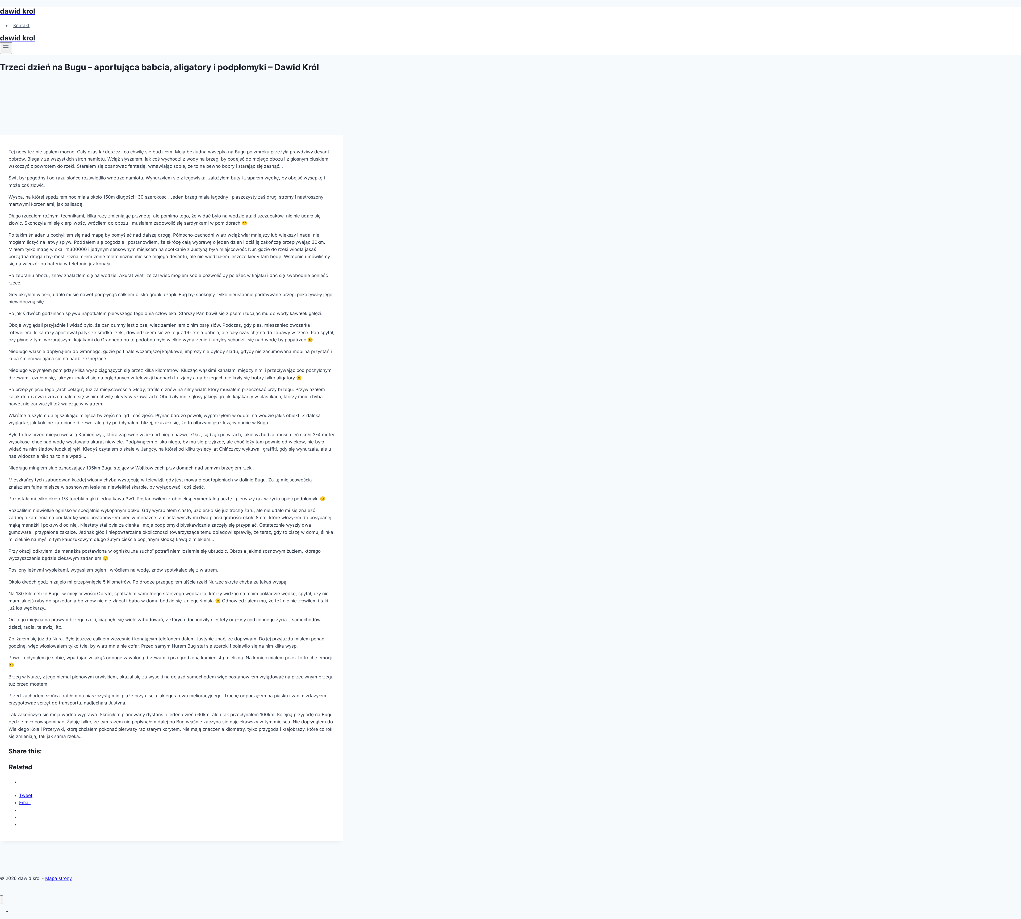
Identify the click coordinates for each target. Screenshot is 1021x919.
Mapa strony (58, 878)
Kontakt (21, 25)
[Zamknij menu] (1, 899)
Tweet (25, 795)
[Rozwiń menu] (6, 48)
